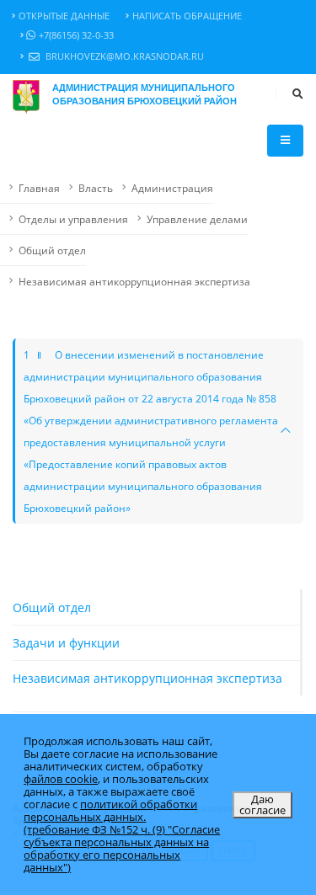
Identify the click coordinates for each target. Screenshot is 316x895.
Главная (39, 187)
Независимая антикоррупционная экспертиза (134, 281)
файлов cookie (61, 778)
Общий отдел (52, 250)
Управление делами (197, 219)
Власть (95, 187)
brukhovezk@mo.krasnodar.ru (123, 56)
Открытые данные (64, 16)
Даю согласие (262, 804)
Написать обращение (187, 16)
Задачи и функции (66, 643)
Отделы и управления (73, 219)
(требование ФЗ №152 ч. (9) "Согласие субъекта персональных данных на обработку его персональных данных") (122, 848)
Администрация (172, 187)
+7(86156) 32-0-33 (76, 35)
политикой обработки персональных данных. (110, 810)
